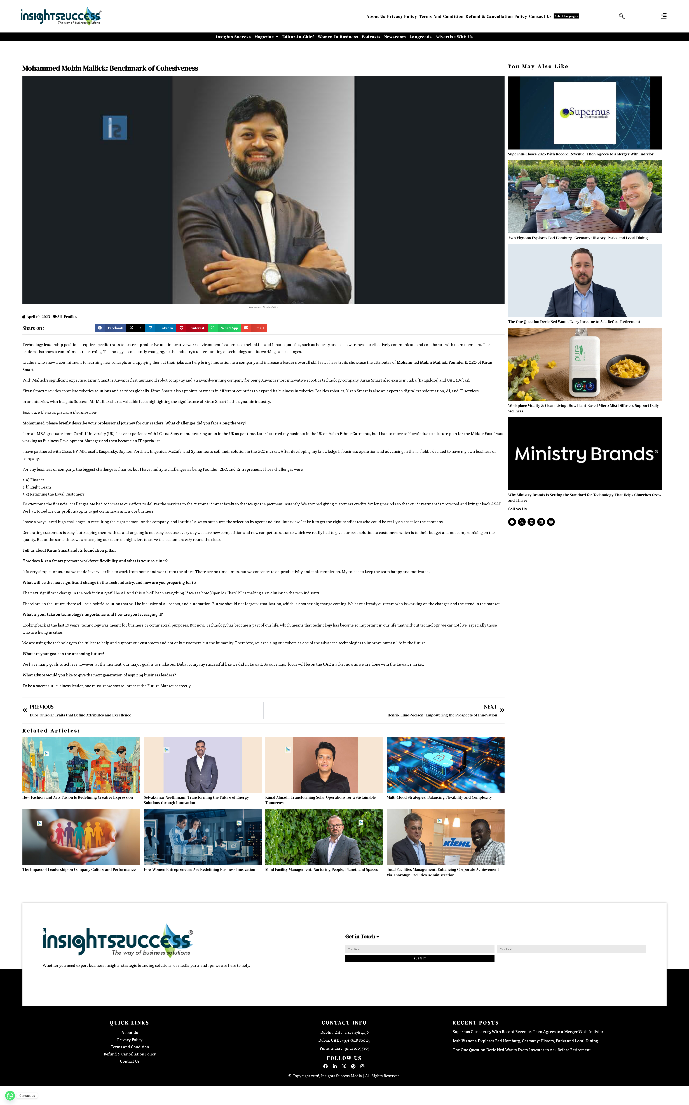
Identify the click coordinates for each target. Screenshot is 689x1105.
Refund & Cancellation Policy (496, 16)
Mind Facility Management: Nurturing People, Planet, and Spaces (321, 869)
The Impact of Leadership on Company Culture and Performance (79, 869)
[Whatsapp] (10, 1096)
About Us (376, 16)
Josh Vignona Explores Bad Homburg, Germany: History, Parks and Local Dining (578, 237)
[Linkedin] (541, 522)
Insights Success (233, 36)
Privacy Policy (402, 16)
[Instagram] (551, 522)
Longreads (421, 36)
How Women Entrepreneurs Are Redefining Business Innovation (199, 869)
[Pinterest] (531, 522)
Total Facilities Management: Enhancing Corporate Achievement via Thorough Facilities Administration (443, 872)
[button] (621, 16)
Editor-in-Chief (298, 36)
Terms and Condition (441, 16)
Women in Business (338, 36)
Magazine (264, 36)
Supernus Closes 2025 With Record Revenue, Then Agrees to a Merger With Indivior (581, 154)
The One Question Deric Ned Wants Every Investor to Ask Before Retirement (574, 321)
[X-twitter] (522, 522)
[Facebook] (512, 522)
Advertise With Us (454, 36)
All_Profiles (67, 316)
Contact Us (540, 16)
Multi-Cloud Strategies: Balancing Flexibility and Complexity (439, 797)
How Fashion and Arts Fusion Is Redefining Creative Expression (77, 797)
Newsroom (395, 36)
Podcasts (371, 36)
